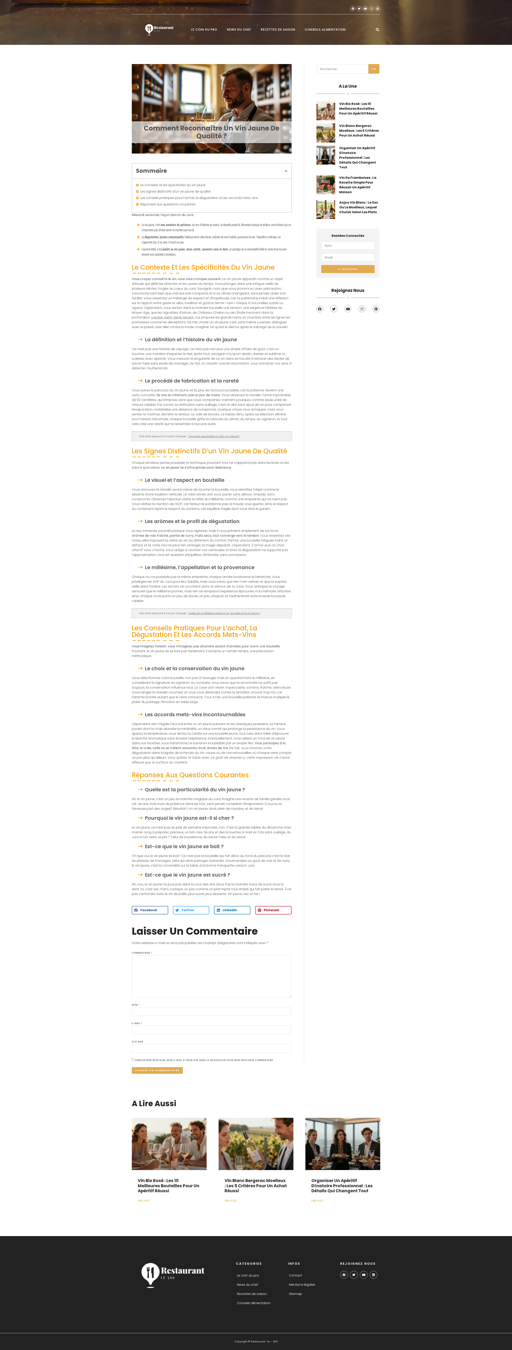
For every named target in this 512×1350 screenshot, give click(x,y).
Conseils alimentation (325, 29)
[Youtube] (365, 8)
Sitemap (295, 1294)
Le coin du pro (204, 29)
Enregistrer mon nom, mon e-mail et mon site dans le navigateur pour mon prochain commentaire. (204, 1060)
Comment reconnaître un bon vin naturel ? (214, 436)
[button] (377, 30)
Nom (136, 1004)
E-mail (137, 1023)
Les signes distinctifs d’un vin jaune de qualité (175, 191)
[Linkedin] (373, 1275)
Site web (137, 1041)
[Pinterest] (377, 8)
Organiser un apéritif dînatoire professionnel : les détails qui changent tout (357, 158)
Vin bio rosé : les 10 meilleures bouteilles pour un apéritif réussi (358, 108)
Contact (295, 1275)
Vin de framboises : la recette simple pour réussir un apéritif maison (357, 184)
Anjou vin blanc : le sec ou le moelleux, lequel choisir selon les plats (358, 207)
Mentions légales (302, 1284)
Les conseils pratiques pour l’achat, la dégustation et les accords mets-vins (199, 198)
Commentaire (142, 952)
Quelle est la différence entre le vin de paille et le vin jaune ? (224, 613)
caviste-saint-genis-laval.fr (172, 317)
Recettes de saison (278, 29)
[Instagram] (371, 8)
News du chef (239, 29)
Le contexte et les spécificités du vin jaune (173, 185)
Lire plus (144, 1200)
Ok (374, 68)
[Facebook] (352, 8)
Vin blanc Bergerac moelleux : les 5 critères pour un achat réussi (359, 131)
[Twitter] (359, 8)
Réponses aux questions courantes (167, 204)
